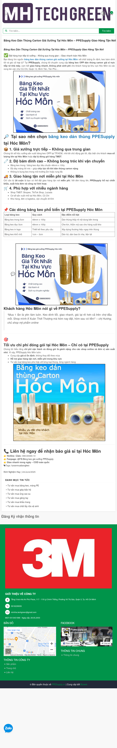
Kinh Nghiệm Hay (12, 471)
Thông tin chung (71, 654)
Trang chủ (11, 668)
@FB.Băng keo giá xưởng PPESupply (35, 458)
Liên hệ (9, 672)
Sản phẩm (11, 663)
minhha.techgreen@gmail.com (23, 612)
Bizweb (83, 684)
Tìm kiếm (106, 30)
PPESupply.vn (58, 684)
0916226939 (16, 606)
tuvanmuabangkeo (20, 465)
